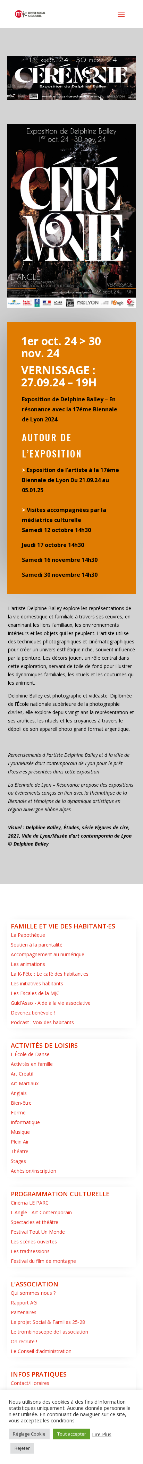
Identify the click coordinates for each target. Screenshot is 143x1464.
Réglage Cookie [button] (29, 1434)
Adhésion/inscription (33, 1170)
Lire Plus (101, 1434)
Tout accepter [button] (71, 1434)
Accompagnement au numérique (47, 954)
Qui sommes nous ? (33, 1293)
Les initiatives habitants (37, 983)
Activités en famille (32, 1064)
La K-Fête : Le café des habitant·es (50, 973)
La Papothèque (28, 935)
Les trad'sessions (30, 1251)
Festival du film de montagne (43, 1261)
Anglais (19, 1093)
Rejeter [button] (22, 1448)
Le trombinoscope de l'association (49, 1331)
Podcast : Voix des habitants (42, 1022)
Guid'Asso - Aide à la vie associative (51, 1003)
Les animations (28, 964)
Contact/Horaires (30, 1383)
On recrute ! (24, 1341)
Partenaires (23, 1312)
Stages (18, 1161)
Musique (20, 1132)
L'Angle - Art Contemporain (41, 1212)
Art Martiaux (25, 1083)
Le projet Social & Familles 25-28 (48, 1322)
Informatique (25, 1122)
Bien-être (21, 1102)
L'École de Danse (30, 1054)
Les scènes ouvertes (34, 1241)
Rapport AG (24, 1302)
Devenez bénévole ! (33, 1012)
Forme (18, 1112)
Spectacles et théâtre (34, 1222)
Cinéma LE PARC (30, 1202)
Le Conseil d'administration (41, 1351)
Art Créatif (22, 1073)
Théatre (19, 1151)
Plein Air (20, 1141)
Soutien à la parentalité (36, 944)
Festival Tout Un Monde (38, 1231)
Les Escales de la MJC (35, 993)
